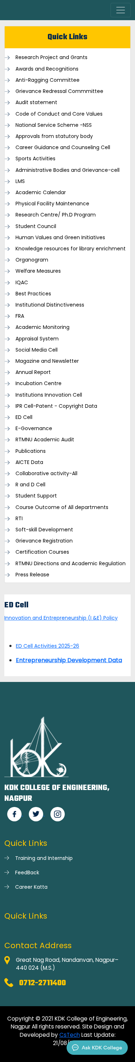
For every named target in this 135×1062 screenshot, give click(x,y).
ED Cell (23, 417)
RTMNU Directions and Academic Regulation (70, 563)
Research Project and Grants (51, 57)
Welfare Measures (38, 271)
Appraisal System (37, 338)
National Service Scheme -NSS (53, 125)
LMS (20, 181)
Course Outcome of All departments (61, 507)
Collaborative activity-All (46, 473)
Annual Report (33, 372)
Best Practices (33, 293)
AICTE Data (29, 462)
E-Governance (33, 428)
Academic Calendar (40, 192)
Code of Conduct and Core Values (59, 114)
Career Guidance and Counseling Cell (62, 147)
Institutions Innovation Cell (48, 395)
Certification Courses (42, 552)
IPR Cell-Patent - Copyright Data (56, 406)
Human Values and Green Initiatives (60, 237)
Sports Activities (35, 158)
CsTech (69, 1035)
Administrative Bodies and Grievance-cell (67, 170)
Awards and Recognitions (46, 69)
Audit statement (36, 102)
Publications (30, 451)
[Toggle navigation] (121, 10)
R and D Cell (30, 484)
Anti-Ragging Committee (47, 80)
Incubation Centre (38, 383)
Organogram (31, 259)
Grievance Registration (44, 540)
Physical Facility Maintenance (52, 203)
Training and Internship (44, 858)
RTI (19, 518)
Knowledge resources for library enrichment (70, 248)
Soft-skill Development (44, 529)
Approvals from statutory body (54, 136)
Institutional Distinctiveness (49, 305)
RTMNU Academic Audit (44, 439)
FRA (19, 316)
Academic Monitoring (42, 327)
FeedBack (27, 872)
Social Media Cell (36, 350)
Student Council (35, 226)
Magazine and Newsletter (47, 361)
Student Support (36, 495)
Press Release (32, 574)
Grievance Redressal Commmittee (59, 91)
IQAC (21, 282)
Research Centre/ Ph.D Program (55, 214)
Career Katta (31, 887)
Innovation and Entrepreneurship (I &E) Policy (61, 617)
